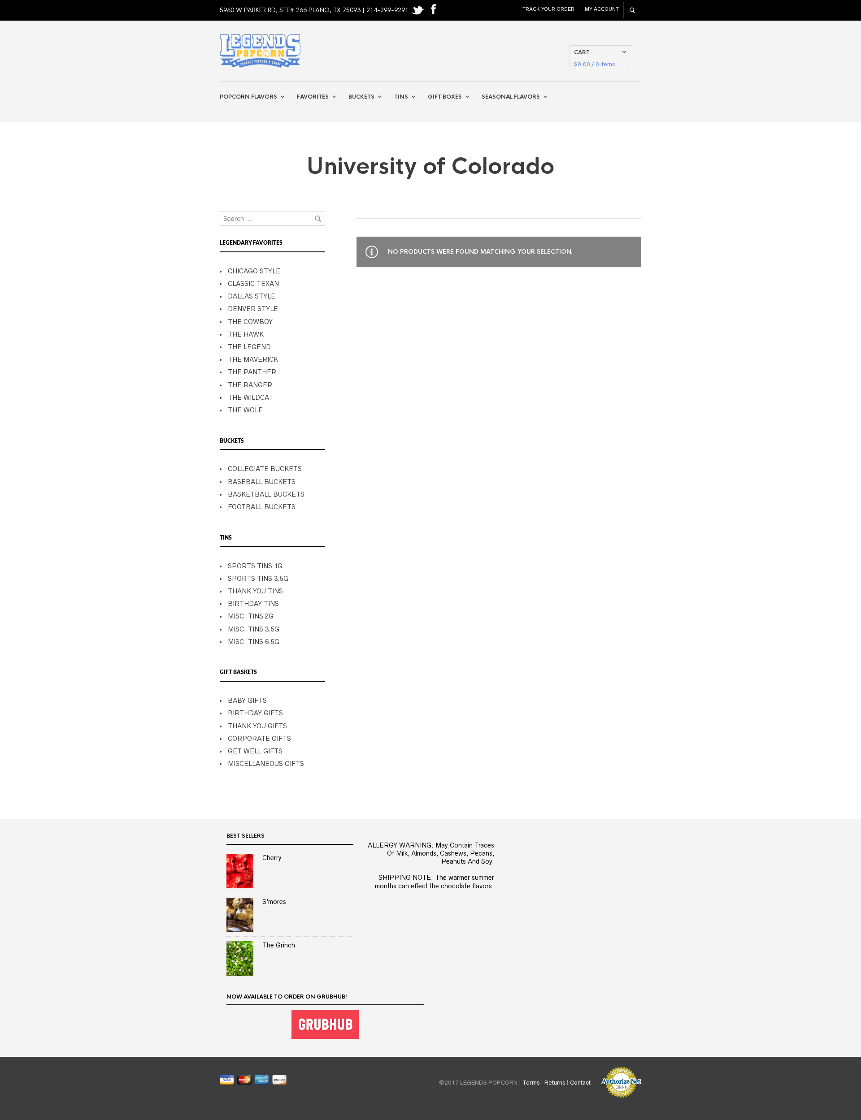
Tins (401, 96)
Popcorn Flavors (248, 96)
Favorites (313, 96)
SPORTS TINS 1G (255, 566)
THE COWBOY (250, 321)
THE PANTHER (252, 372)
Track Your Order (548, 9)
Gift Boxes (445, 96)
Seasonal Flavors (511, 96)
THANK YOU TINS (255, 591)
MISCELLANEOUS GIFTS (266, 763)
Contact (580, 1082)
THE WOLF (245, 410)
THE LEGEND (249, 346)
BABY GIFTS (247, 700)
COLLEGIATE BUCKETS (265, 468)
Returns (554, 1082)
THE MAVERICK (253, 359)
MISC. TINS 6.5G (253, 641)
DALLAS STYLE (251, 296)
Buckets (361, 96)
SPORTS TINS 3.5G (258, 578)
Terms (530, 1082)
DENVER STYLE (253, 308)
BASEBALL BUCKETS (262, 481)
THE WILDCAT (250, 397)
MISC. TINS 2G (251, 616)
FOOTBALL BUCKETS (262, 506)
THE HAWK (246, 334)
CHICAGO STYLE (254, 271)
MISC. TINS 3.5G (253, 629)
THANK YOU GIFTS (257, 726)
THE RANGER (250, 385)
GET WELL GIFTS (255, 751)
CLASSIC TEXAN (253, 283)
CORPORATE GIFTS (259, 738)
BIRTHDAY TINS (253, 603)
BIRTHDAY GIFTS (255, 713)
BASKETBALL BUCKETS (266, 494)
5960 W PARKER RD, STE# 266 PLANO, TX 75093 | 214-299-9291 (315, 10)
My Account (602, 9)
